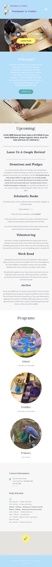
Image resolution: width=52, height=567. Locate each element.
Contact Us (26, 91)
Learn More (26, 41)
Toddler (26, 407)
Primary (26, 453)
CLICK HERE (8, 135)
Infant (26, 361)
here (31, 209)
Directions (15, 486)
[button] (26, 538)
